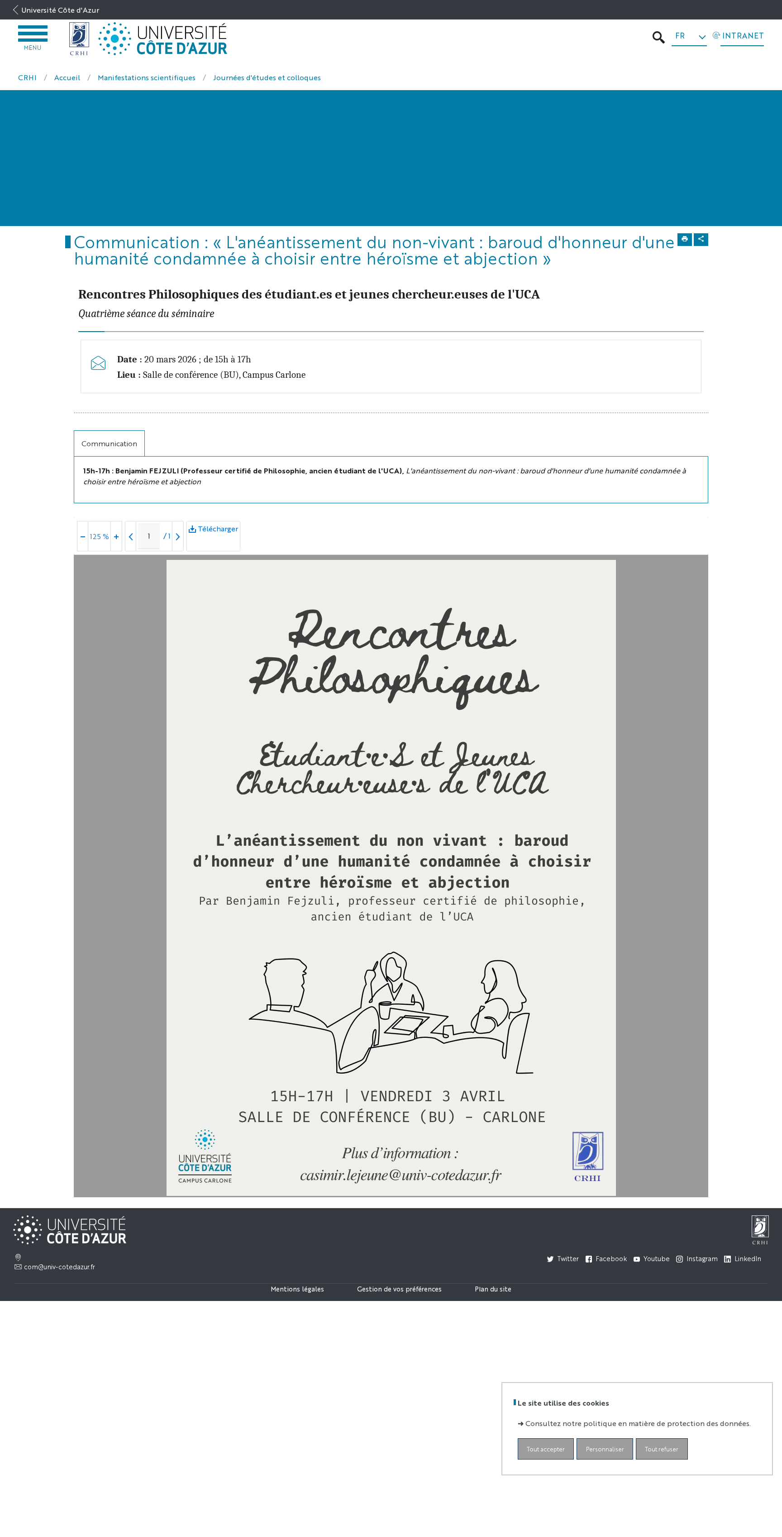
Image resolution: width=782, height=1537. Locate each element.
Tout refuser (661, 1449)
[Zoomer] (116, 536)
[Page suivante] (177, 536)
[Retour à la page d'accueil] (79, 38)
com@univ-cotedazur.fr (59, 1266)
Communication (109, 443)
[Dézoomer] (82, 536)
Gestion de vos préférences (399, 1288)
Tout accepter (546, 1449)
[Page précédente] (130, 536)
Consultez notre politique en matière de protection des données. (638, 1423)
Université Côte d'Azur (60, 9)
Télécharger (218, 528)
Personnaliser (605, 1449)
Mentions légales (297, 1288)
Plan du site (493, 1288)
